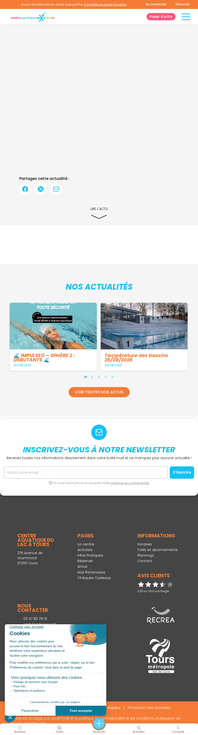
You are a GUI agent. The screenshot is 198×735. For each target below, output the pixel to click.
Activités (85, 549)
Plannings (145, 555)
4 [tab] (105, 377)
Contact (144, 561)
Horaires (144, 544)
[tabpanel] (54, 337)
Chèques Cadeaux (94, 577)
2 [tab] (92, 377)
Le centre (86, 544)
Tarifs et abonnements (157, 549)
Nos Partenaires (91, 572)
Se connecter (156, 4)
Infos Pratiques (90, 555)
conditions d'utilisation (155, 718)
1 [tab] (85, 377)
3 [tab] (99, 377)
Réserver (85, 561)
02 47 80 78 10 (34, 618)
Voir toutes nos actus (99, 392)
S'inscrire (182, 4)
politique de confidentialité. (130, 483)
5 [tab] (112, 377)
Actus (82, 566)
